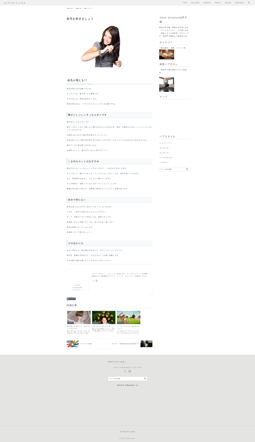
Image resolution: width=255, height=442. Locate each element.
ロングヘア (164, 153)
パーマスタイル (166, 157)
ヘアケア (72, 298)
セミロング (164, 148)
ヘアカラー (164, 162)
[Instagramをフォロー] (96, 280)
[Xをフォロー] (93, 280)
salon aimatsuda (77, 286)
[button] (187, 169)
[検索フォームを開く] (249, 3)
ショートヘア (165, 143)
